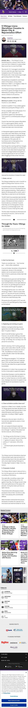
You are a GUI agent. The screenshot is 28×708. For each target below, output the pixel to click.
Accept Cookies (14, 705)
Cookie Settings (14, 696)
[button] (14, 50)
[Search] (23, 12)
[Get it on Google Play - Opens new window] (19, 667)
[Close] (26, 672)
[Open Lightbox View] (14, 244)
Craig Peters (10, 38)
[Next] (18, 251)
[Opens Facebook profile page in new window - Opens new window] (8, 41)
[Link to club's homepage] (3, 11)
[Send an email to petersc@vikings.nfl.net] (15, 41)
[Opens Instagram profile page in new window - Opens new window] (13, 41)
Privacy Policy (6, 693)
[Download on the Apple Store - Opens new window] (8, 666)
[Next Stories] (24, 575)
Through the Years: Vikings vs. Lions (13, 225)
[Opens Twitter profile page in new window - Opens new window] (11, 41)
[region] (14, 689)
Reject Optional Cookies (14, 700)
